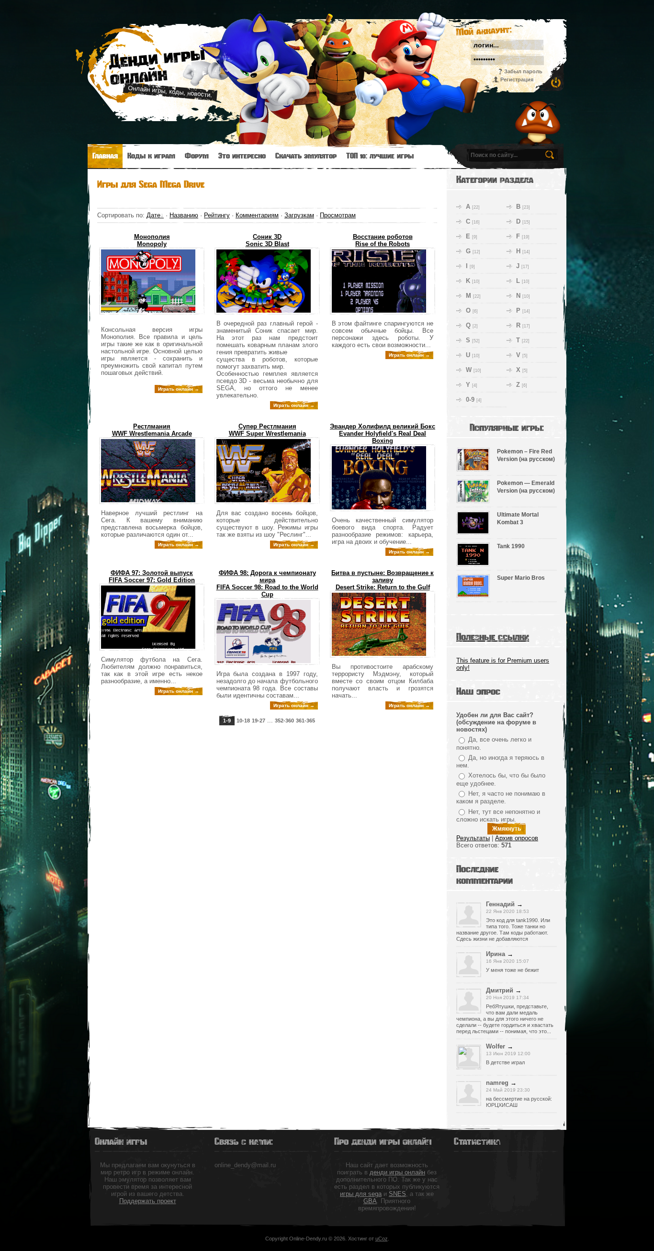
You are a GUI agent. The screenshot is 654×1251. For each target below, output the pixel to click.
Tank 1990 (511, 546)
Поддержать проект (147, 1201)
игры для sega (361, 1193)
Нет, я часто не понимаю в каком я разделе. (500, 797)
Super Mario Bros (521, 578)
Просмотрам (338, 215)
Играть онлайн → (178, 389)
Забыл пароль (523, 71)
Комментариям (257, 215)
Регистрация (516, 79)
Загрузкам (299, 215)
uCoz (381, 1238)
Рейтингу (217, 215)
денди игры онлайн (397, 1172)
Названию (183, 215)
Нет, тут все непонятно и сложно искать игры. (498, 815)
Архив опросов (516, 838)
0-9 (470, 399)
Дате (153, 215)
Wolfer (495, 1046)
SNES (397, 1193)
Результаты (473, 838)
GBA (370, 1201)
